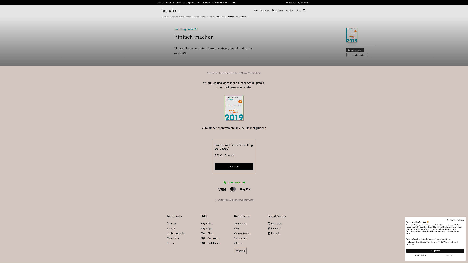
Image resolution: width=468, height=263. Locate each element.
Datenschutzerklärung (455, 220)
